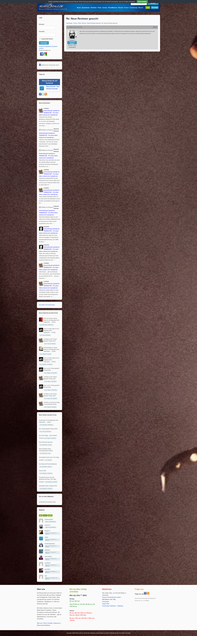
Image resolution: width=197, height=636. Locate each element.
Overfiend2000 (49, 519)
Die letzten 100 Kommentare (47, 305)
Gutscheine (105, 601)
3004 (74, 45)
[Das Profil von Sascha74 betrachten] (72, 38)
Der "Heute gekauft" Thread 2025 (48, 429)
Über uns (39, 623)
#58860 (155, 27)
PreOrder (94, 7)
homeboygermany (50, 543)
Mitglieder (42, 510)
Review (120, 7)
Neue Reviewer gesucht (94, 23)
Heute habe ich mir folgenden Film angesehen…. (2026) (51, 320)
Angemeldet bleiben (47, 39)
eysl (46, 575)
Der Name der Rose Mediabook (48, 464)
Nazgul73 (47, 531)
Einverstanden (142, 1)
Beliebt (50, 515)
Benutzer (41, 24)
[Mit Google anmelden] (45, 55)
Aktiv (45, 515)
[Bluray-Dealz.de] (51, 8)
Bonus (141, 7)
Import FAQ (105, 603)
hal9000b (47, 550)
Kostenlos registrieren (45, 46)
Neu (41, 515)
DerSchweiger (48, 347)
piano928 (47, 569)
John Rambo (48, 556)
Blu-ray (84, 23)
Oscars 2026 (42, 470)
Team (45, 623)
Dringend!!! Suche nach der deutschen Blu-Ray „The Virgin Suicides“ (47, 480)
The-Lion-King (48, 318)
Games (104, 7)
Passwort (42, 31)
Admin (46, 537)
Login (148, 7)
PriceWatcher (112, 7)
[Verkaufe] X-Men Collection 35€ (48, 486)
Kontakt (50, 623)
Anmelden (155, 7)
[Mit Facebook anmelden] (42, 55)
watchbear (47, 563)
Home (79, 7)
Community (134, 7)
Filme (99, 7)
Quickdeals (86, 7)
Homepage (69, 23)
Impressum (57, 623)
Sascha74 (72, 40)
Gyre (45, 328)
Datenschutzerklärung (43, 625)
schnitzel (46, 339)
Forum (126, 7)
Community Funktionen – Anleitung (112, 606)
